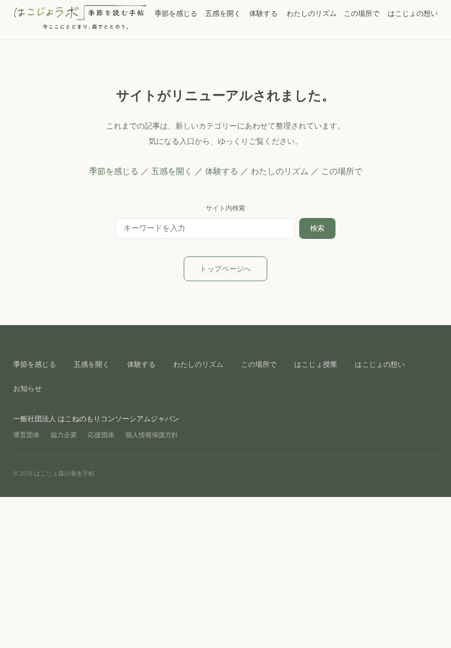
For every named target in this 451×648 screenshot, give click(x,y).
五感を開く (223, 13)
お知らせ (27, 388)
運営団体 (26, 435)
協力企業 (64, 435)
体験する (263, 13)
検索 (317, 228)
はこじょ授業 (315, 364)
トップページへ (225, 269)
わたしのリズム (312, 13)
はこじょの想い (413, 13)
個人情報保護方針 (151, 435)
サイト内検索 (225, 208)
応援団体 (101, 435)
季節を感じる (176, 13)
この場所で (362, 13)
